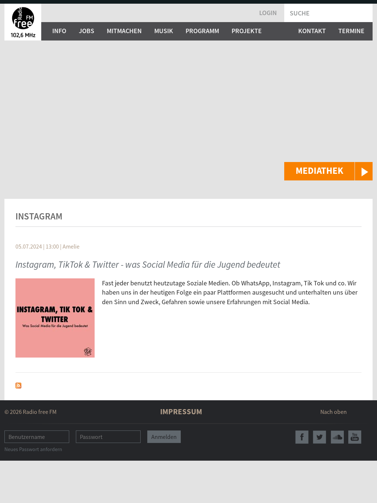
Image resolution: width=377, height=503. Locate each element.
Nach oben (333, 411)
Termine (351, 31)
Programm (202, 31)
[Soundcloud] (337, 437)
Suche (300, 13)
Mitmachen (124, 31)
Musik (163, 31)
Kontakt (312, 31)
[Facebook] (302, 437)
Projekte (247, 31)
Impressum (181, 411)
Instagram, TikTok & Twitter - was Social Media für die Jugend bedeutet (147, 264)
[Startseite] (22, 22)
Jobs (86, 31)
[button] (328, 171)
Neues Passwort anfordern (33, 449)
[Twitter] (319, 437)
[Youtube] (355, 437)
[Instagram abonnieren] (18, 384)
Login (268, 12)
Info (59, 31)
